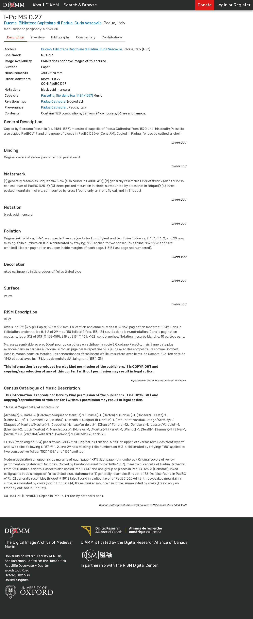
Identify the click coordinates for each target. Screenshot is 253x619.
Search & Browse (80, 5)
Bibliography (60, 37)
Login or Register (233, 5)
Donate (205, 5)
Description (15, 37)
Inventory (37, 37)
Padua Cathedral (54, 101)
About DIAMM (45, 5)
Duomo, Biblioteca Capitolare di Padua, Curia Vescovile (53, 23)
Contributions (112, 37)
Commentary (85, 37)
